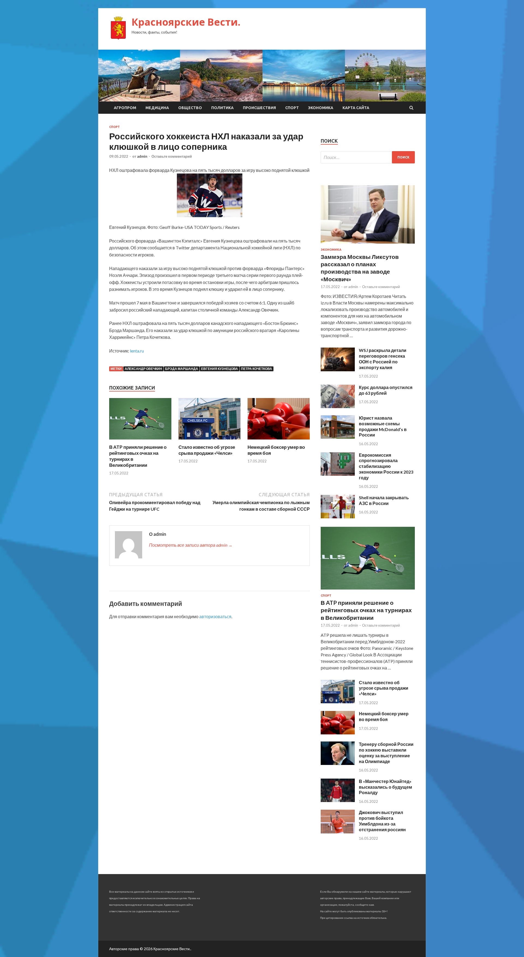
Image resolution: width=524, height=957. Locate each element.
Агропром (125, 108)
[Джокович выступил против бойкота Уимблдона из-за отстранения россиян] (338, 831)
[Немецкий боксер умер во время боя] (279, 440)
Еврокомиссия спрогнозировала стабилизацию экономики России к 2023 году (386, 466)
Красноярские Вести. (186, 22)
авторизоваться (215, 616)
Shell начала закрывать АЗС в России (384, 500)
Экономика (320, 108)
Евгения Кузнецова (219, 369)
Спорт (292, 108)
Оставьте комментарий (171, 156)
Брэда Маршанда (181, 369)
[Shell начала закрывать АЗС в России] (338, 516)
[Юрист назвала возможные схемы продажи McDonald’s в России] (338, 436)
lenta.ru (137, 350)
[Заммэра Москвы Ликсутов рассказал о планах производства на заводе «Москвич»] (368, 244)
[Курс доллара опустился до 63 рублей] (338, 406)
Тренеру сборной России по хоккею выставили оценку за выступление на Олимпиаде (386, 752)
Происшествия (259, 108)
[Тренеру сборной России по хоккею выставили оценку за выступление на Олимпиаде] (338, 763)
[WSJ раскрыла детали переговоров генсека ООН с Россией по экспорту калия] (338, 369)
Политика (222, 108)
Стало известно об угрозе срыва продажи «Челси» (206, 450)
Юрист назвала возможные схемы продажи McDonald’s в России (383, 426)
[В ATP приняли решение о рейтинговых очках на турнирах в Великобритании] (140, 440)
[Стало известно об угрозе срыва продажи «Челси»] (209, 440)
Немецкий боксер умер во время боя (384, 716)
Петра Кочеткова (256, 369)
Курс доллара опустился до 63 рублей (385, 390)
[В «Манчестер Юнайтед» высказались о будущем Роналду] (338, 800)
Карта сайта (356, 108)
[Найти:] (368, 157)
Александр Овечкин (143, 369)
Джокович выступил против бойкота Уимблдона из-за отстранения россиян (382, 821)
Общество (190, 108)
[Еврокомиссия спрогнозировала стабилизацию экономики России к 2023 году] (338, 474)
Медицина (157, 108)
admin (142, 156)
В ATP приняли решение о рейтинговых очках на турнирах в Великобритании (366, 610)
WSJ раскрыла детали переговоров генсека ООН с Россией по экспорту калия (382, 359)
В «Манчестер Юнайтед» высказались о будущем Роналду (385, 787)
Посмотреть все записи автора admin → (191, 545)
